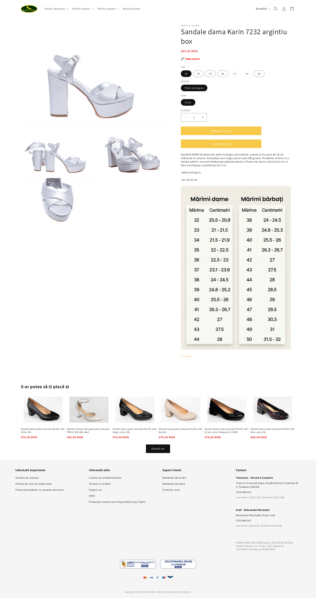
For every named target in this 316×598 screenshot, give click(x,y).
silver (188, 102)
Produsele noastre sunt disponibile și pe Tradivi (117, 501)
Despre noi (95, 489)
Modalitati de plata (173, 483)
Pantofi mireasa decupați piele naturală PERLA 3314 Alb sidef (88, 431)
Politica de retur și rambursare (33, 483)
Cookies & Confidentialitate (105, 477)
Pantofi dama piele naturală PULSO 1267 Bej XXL (181, 431)
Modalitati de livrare (174, 477)
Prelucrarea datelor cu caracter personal (39, 489)
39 (259, 73)
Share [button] (188, 356)
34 (198, 73)
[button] (56, 9)
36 (222, 73)
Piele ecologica (194, 87)
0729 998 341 (243, 520)
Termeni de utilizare (27, 477)
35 (210, 73)
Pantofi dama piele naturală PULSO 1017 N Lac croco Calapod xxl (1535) (227, 431)
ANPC (92, 495)
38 (249, 74)
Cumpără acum (221, 144)
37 (236, 74)
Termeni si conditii (99, 483)
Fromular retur (171, 489)
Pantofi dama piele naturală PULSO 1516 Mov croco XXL (272, 431)
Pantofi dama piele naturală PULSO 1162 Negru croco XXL (135, 431)
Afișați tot (158, 448)
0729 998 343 (243, 492)
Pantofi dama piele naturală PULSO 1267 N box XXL (43, 431)
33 (186, 73)
